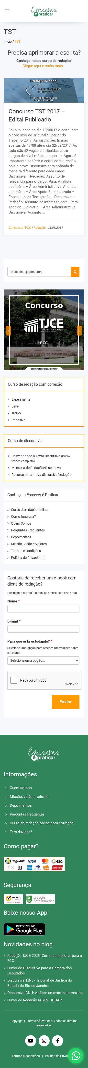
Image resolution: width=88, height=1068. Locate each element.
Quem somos (21, 788)
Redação (39, 227)
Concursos (16, 227)
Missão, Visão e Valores (29, 544)
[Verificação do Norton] (13, 899)
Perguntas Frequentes (28, 530)
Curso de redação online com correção (42, 823)
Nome (12, 601)
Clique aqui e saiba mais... (44, 66)
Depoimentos (21, 537)
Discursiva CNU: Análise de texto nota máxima (45, 993)
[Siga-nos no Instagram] (44, 1041)
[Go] (75, 272)
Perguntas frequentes (27, 814)
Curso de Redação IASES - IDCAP (34, 1000)
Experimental (21, 399)
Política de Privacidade (28, 558)
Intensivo (18, 420)
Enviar (65, 701)
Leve (15, 406)
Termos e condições (26, 551)
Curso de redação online (29, 510)
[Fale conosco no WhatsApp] (76, 1056)
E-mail (12, 621)
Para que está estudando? (28, 641)
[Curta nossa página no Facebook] (57, 1041)
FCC (28, 227)
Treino (16, 413)
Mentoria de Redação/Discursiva (36, 468)
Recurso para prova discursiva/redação (41, 475)
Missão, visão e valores (29, 796)
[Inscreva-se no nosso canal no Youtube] (30, 1041)
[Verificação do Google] (40, 899)
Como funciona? (23, 516)
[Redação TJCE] (44, 329)
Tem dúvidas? (21, 832)
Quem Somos (21, 523)
